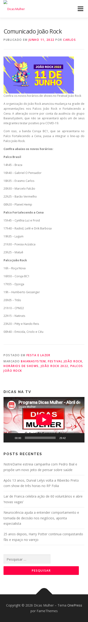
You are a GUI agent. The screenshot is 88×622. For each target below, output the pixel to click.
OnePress (74, 605)
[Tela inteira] (78, 437)
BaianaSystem (33, 361)
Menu (80, 9)
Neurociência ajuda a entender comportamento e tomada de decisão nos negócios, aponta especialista (41, 518)
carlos (69, 40)
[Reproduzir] (9, 437)
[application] (44, 419)
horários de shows (21, 366)
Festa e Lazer (38, 355)
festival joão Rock (65, 361)
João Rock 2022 (54, 366)
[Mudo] (71, 437)
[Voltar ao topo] (44, 594)
